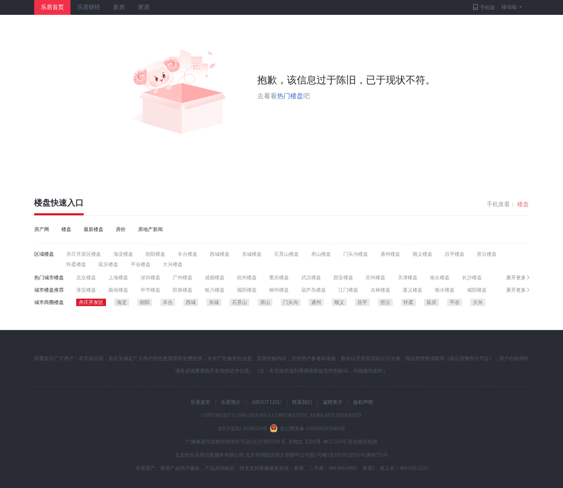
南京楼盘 (440, 278)
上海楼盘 (118, 278)
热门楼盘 (290, 95)
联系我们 (302, 402)
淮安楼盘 (86, 290)
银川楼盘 (215, 290)
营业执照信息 (363, 442)
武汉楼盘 (311, 278)
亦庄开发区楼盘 (83, 254)
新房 (119, 7)
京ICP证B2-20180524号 (242, 428)
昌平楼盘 (454, 254)
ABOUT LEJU (266, 402)
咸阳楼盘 (477, 290)
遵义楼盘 (412, 290)
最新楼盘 (93, 229)
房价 (121, 229)
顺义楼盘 (422, 254)
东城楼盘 (252, 254)
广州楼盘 (182, 278)
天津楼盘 (408, 278)
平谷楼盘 (140, 264)
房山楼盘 (321, 254)
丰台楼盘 (187, 254)
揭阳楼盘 (247, 290)
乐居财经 (88, 7)
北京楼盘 (86, 278)
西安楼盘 (343, 278)
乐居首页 (52, 7)
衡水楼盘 (445, 290)
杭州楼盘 (247, 278)
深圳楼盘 (150, 278)
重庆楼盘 (279, 278)
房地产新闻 (150, 229)
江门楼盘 (348, 290)
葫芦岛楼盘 (313, 290)
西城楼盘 (220, 254)
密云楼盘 (487, 254)
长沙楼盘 (472, 278)
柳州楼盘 (279, 290)
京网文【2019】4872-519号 (317, 442)
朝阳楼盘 (155, 254)
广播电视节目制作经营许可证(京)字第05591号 (236, 442)
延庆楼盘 (108, 264)
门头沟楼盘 (355, 254)
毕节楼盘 (150, 290)
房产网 (41, 229)
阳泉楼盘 (182, 290)
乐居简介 (231, 402)
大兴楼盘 (173, 264)
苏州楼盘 (375, 278)
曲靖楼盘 (118, 290)
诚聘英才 (332, 402)
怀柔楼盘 (76, 264)
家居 (144, 7)
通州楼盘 (390, 254)
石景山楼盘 (286, 254)
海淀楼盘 (123, 254)
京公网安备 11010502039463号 (312, 428)
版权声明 (363, 402)
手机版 (487, 7)
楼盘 (42, 202)
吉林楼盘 (380, 290)
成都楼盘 (215, 278)
